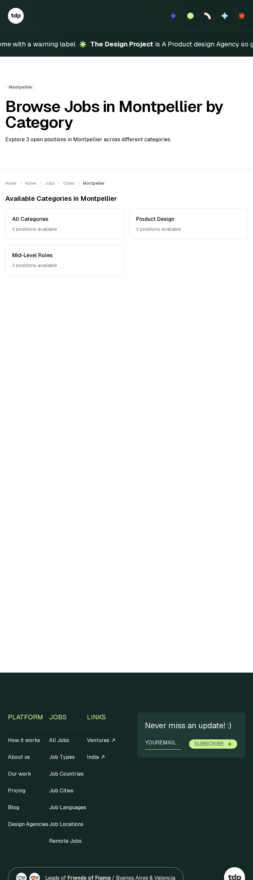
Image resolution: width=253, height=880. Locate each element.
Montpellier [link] (94, 183)
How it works (24, 740)
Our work (19, 774)
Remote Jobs (65, 841)
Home (10, 183)
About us (19, 757)
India (93, 757)
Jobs (50, 183)
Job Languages (67, 807)
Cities (68, 183)
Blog (13, 807)
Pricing (16, 790)
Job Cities (61, 790)
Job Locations (66, 824)
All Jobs (59, 740)
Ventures (98, 740)
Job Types (62, 757)
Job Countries (66, 774)
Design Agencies (28, 824)
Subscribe (209, 744)
